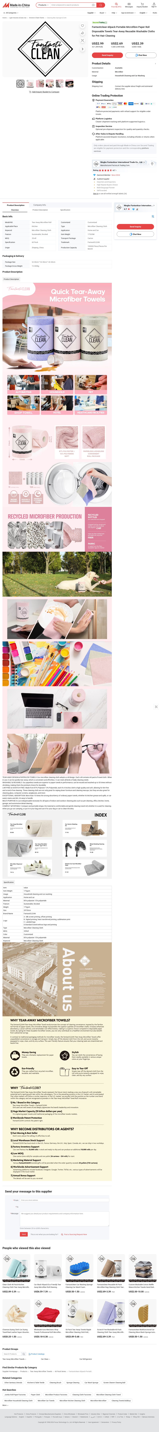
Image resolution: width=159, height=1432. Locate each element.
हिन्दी (113, 1417)
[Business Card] (153, 216)
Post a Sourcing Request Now (74, 1234)
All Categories (11, 13)
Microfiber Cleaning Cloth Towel (108, 1394)
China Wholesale (69, 1414)
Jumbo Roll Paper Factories (15, 1394)
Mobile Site (133, 1414)
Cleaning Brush (55, 1382)
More (4, 1405)
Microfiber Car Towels (46, 1400)
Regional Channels (109, 1414)
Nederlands (84, 1417)
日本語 (106, 1417)
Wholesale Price (83, 1414)
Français (47, 1417)
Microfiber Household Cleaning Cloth (18, 1400)
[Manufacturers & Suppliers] (16, 5)
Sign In (95, 193)
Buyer (102, 13)
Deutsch (75, 1417)
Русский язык (57, 1417)
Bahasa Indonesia (148, 1417)
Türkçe (128, 1417)
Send (24, 1234)
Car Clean (44, 1359)
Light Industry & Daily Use (17, 18)
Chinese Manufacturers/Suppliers (50, 1414)
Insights (142, 1414)
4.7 (125, 209)
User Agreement (93, 1422)
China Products (31, 1414)
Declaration (105, 1422)
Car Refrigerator (86, 1359)
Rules (155, 13)
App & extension (127, 13)
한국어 (99, 1417)
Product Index (122, 1414)
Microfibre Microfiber (98, 1400)
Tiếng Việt (136, 1417)
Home (4, 18)
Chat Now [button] (142, 55)
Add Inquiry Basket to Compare (45, 91)
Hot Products (18, 1414)
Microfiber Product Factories (56, 1394)
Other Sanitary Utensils (13, 1382)
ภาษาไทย (120, 1417)
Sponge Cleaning (72, 1382)
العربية (93, 1417)
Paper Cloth (35, 1394)
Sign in (154, 6)
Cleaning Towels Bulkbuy (121, 1400)
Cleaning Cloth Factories (81, 1394)
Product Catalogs (37, 1354)
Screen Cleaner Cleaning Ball (114, 1382)
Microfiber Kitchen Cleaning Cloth (72, 1400)
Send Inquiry (107, 55)
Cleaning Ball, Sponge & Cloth (56, 18)
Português (38, 1417)
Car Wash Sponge (91, 1382)
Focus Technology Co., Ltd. (63, 1422)
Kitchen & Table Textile (36, 18)
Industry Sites (95, 1414)
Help (113, 13)
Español (29, 1417)
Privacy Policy (116, 1422)
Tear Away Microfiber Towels (13, 1359)
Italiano (67, 1417)
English (21, 1417)
